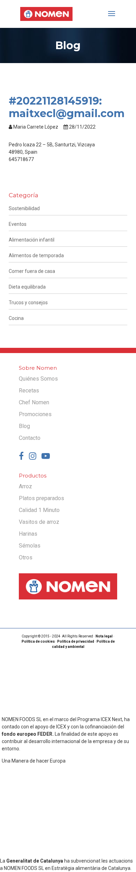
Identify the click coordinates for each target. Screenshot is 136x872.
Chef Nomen (34, 402)
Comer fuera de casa (32, 271)
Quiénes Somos (38, 378)
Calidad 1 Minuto (39, 510)
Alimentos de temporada (36, 255)
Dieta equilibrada (27, 287)
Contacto (29, 438)
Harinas (28, 533)
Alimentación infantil (31, 240)
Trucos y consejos (28, 302)
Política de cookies (38, 641)
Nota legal (104, 636)
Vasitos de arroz (39, 522)
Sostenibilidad (24, 208)
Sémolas (29, 545)
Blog (24, 426)
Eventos (18, 224)
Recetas (29, 390)
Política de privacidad (75, 641)
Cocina (16, 318)
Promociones (35, 414)
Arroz (25, 486)
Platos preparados (41, 498)
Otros (25, 557)
